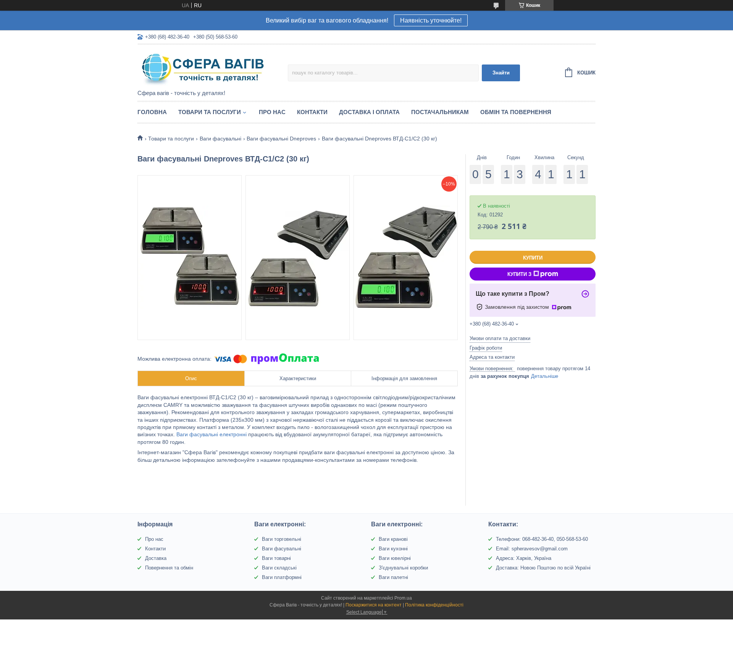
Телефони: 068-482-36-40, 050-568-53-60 (542, 539)
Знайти (501, 73)
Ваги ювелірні (395, 558)
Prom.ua (403, 598)
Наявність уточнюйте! (431, 20)
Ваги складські (279, 568)
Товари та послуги (209, 112)
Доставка (155, 558)
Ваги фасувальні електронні (211, 434)
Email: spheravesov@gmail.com (532, 549)
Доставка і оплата (369, 112)
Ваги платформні (282, 577)
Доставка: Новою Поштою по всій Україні (543, 568)
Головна (152, 112)
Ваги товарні (276, 558)
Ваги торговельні (281, 539)
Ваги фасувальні (220, 138)
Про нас (272, 112)
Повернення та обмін (169, 568)
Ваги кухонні (393, 549)
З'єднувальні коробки (403, 568)
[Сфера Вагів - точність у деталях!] (204, 67)
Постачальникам (440, 112)
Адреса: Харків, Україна (523, 558)
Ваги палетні (393, 577)
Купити (532, 258)
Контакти (312, 112)
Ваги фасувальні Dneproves (281, 138)
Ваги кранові (393, 539)
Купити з (519, 274)
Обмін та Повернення (515, 112)
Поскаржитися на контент (374, 605)
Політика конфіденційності (434, 605)
